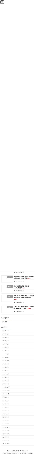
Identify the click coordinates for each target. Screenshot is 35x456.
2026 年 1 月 (6, 354)
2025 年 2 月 (6, 380)
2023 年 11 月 (6, 430)
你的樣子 (5, 321)
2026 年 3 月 (6, 347)
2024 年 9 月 (6, 397)
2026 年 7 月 (6, 334)
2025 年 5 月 (6, 377)
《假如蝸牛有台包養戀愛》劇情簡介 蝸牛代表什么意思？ (24, 307)
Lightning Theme (17, 453)
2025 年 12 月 (6, 357)
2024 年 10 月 (6, 394)
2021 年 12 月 (6, 444)
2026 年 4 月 (6, 344)
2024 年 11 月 (6, 390)
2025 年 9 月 (6, 364)
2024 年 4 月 (6, 414)
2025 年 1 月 (6, 384)
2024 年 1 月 (6, 424)
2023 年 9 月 (6, 437)
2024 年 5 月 (6, 410)
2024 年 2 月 (6, 420)
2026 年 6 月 (6, 337)
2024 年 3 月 (6, 417)
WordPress (10, 453)
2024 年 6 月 (6, 407)
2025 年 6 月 (6, 374)
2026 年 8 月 (6, 330)
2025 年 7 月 (6, 370)
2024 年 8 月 (6, 400)
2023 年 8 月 (6, 440)
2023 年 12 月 (6, 427)
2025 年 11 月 (6, 360)
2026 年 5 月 (6, 340)
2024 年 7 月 (6, 404)
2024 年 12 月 (6, 387)
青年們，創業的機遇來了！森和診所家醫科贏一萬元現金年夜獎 (24, 297)
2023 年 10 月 (6, 434)
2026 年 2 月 (6, 350)
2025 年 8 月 (6, 367)
